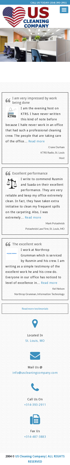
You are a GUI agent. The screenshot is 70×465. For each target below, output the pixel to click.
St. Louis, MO (35, 340)
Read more (36, 141)
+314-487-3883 (35, 436)
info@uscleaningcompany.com (35, 372)
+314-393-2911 (35, 404)
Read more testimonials (35, 308)
